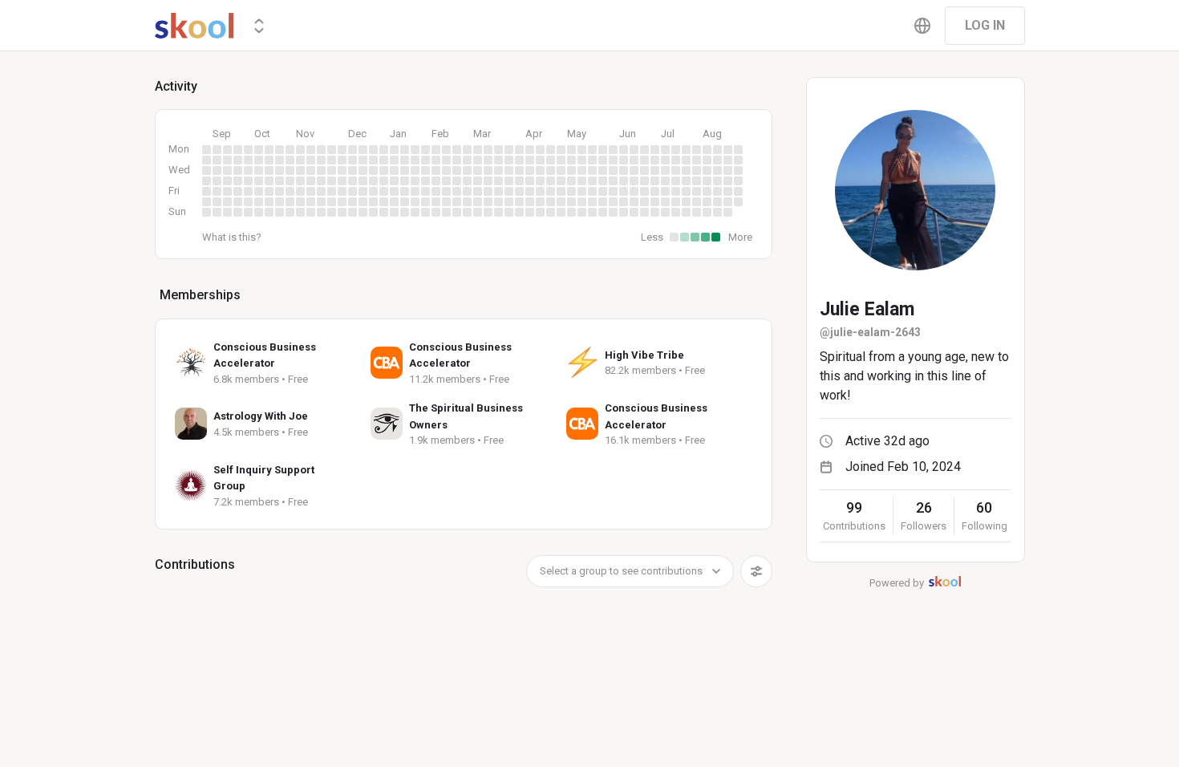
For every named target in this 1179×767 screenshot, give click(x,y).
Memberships (200, 294)
